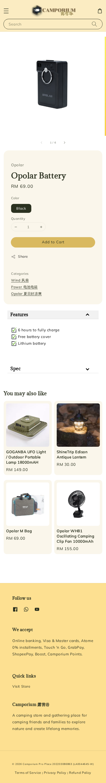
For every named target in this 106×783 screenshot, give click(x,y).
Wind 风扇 (20, 280)
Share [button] (23, 256)
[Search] (94, 24)
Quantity (18, 219)
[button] (6, 10)
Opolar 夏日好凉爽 (26, 293)
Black (21, 208)
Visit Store (21, 686)
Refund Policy (80, 773)
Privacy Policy (55, 773)
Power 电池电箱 (24, 287)
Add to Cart (53, 242)
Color (15, 198)
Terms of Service (28, 773)
